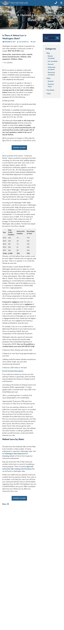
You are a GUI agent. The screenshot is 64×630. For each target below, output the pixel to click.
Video (49, 94)
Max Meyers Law (24, 42)
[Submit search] (57, 38)
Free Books (50, 90)
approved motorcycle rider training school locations (17, 467)
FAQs (48, 78)
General (50, 64)
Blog (34, 42)
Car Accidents (52, 61)
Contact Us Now (19, 148)
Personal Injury (51, 85)
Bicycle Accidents (51, 57)
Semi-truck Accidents (51, 73)
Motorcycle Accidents (51, 68)
